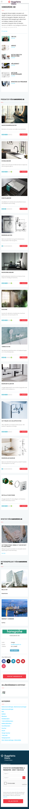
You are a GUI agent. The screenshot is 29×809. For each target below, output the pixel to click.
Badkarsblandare (6, 723)
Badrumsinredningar (7, 709)
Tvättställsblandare (7, 721)
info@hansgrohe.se (16, 644)
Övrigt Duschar (6, 733)
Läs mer (5, 31)
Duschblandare (6, 726)
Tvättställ (4, 735)
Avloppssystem (6, 738)
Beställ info (24, 134)
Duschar (4, 728)
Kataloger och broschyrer (16, 55)
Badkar (4, 714)
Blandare (4, 716)
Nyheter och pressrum (19, 82)
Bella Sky (5, 589)
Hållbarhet (15, 64)
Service (13, 46)
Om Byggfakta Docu (5, 764)
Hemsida (15, 650)
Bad (3, 711)
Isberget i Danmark (8, 619)
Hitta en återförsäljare (16, 73)
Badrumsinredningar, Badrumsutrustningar (14, 707)
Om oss (13, 37)
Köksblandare (5, 718)
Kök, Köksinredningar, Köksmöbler (11, 740)
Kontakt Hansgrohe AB (14, 676)
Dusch (3, 730)
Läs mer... (5, 797)
